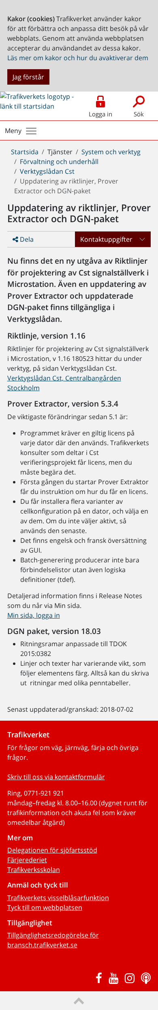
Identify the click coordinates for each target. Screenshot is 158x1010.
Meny (13, 130)
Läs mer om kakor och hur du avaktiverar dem (77, 57)
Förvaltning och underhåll (59, 161)
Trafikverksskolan (33, 869)
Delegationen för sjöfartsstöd (52, 850)
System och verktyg (111, 151)
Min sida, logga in (33, 615)
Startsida (24, 151)
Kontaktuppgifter (106, 239)
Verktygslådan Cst (47, 171)
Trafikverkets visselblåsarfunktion (58, 897)
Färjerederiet (27, 859)
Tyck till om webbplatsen (44, 907)
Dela (26, 239)
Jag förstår (28, 76)
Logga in (100, 114)
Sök (139, 114)
